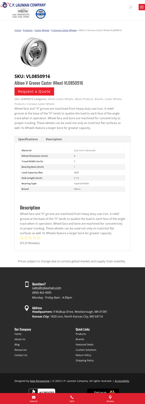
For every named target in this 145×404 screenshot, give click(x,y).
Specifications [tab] (28, 139)
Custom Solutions (86, 349)
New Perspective (40, 381)
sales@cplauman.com (46, 288)
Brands (99, 99)
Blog (17, 344)
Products (28, 30)
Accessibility (122, 381)
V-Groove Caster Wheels (64, 30)
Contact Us (20, 355)
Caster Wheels (41, 30)
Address (37, 307)
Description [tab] (54, 139)
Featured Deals (85, 344)
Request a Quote (34, 91)
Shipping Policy (85, 360)
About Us (19, 339)
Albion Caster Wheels (60, 99)
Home (17, 30)
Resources (20, 349)
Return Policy (83, 355)
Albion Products (84, 99)
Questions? (39, 284)
